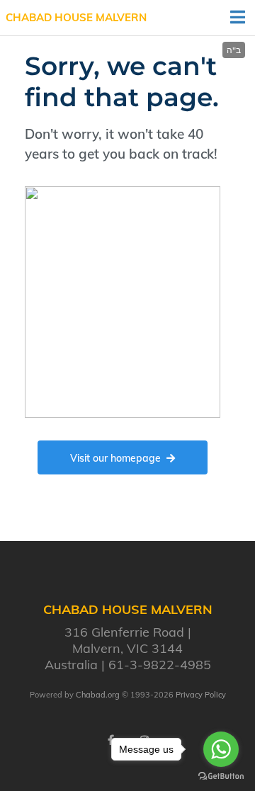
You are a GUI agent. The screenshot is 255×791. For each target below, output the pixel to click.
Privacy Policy (201, 695)
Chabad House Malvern (76, 17)
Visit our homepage (115, 458)
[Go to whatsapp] (221, 749)
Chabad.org (98, 695)
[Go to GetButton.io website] (221, 776)
